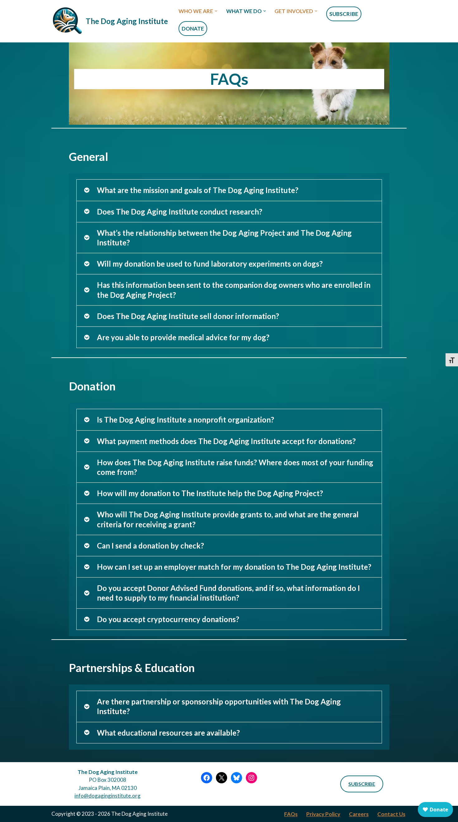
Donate (193, 28)
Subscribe (343, 14)
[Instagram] (251, 777)
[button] (216, 11)
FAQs (291, 814)
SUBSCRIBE (361, 784)
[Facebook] (206, 777)
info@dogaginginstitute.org (107, 795)
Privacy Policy (323, 814)
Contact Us (391, 814)
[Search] (401, 21)
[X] (221, 777)
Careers (359, 814)
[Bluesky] (236, 777)
